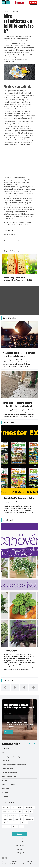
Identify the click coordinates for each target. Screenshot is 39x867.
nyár (21, 710)
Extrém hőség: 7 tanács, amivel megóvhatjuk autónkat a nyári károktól (18, 278)
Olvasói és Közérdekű (10, 235)
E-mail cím (8, 597)
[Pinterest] (24, 571)
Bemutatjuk (6, 644)
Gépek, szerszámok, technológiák (14, 648)
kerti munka (6, 710)
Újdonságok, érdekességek (12, 640)
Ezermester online (11, 627)
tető (4, 707)
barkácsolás (17, 695)
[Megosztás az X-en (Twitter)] (9, 241)
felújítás (19, 691)
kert (13, 691)
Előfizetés (19, 733)
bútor (25, 695)
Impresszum (19, 722)
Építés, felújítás (7, 652)
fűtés (4, 699)
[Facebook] (5, 571)
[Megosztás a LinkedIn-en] (14, 241)
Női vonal (5, 664)
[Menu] (4, 2)
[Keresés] (8, 2)
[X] (15, 571)
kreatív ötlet (6, 695)
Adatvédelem (19, 729)
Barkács (5, 676)
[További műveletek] (34, 11)
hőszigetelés (29, 703)
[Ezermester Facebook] (3, 742)
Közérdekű (6, 636)
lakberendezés (29, 691)
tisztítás (24, 707)
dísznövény (18, 703)
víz (31, 695)
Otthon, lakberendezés (10, 656)
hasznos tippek (9, 230)
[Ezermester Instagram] (6, 742)
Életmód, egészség (9, 668)
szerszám (6, 691)
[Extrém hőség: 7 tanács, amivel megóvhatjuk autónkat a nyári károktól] (19, 264)
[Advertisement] (19, 161)
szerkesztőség (13, 699)
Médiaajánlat (19, 726)
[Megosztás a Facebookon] (4, 241)
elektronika (24, 699)
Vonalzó (5, 680)
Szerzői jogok (19, 737)
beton (15, 710)
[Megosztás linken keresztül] (18, 241)
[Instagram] (33, 571)
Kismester (5, 672)
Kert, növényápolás (9, 660)
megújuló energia (14, 707)
